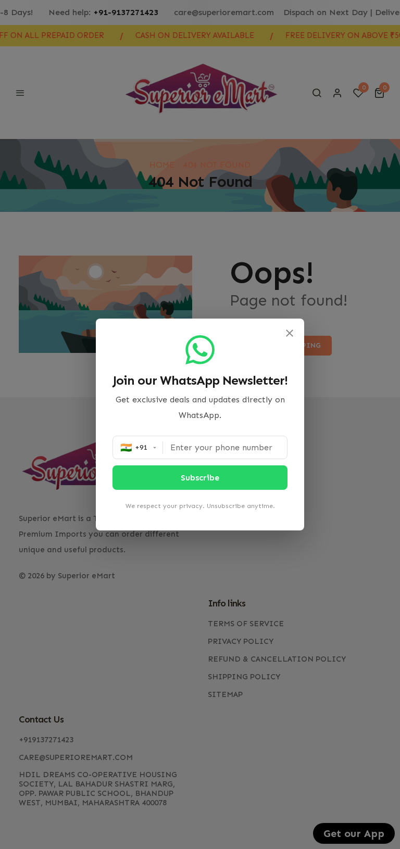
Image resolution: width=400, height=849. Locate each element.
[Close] (289, 333)
